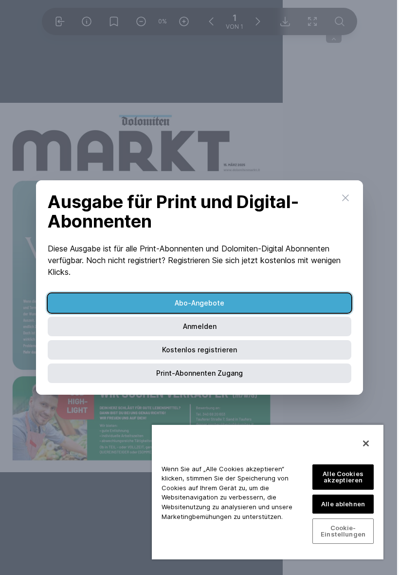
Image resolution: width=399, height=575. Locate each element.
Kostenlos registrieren (199, 349)
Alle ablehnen (343, 504)
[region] (267, 491)
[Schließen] (366, 443)
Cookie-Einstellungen (343, 531)
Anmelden (200, 326)
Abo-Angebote (199, 303)
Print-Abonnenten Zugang (199, 373)
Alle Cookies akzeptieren (343, 477)
